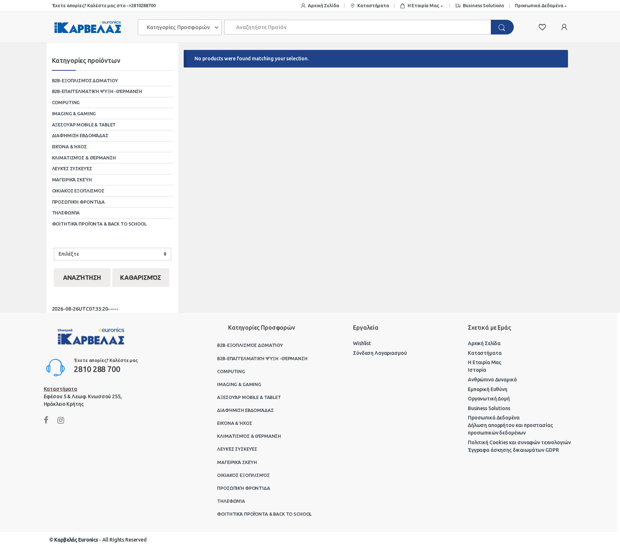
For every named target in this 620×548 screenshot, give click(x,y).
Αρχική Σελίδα (323, 5)
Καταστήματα (373, 5)
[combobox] (358, 27)
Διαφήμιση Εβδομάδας (80, 135)
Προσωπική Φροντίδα (78, 201)
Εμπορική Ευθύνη (487, 389)
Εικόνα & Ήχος (69, 146)
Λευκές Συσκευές (72, 168)
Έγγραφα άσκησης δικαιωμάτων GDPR (513, 450)
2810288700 (143, 5)
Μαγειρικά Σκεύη (72, 179)
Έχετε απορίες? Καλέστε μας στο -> (91, 5)
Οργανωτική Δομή (489, 398)
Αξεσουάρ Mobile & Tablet (84, 124)
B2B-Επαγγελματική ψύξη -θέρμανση (97, 91)
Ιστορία (477, 370)
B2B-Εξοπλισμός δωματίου (85, 80)
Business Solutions (483, 5)
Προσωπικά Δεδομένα (539, 5)
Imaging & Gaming (74, 113)
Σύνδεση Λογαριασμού (380, 353)
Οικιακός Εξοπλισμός (78, 190)
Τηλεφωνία (66, 212)
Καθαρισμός (140, 277)
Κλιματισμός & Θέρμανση (84, 157)
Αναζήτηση (82, 277)
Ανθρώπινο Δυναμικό (492, 379)
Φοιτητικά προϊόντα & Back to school (99, 223)
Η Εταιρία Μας (423, 5)
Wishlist (362, 343)
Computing (66, 102)
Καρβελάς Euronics (76, 540)
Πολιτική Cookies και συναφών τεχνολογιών (519, 442)
